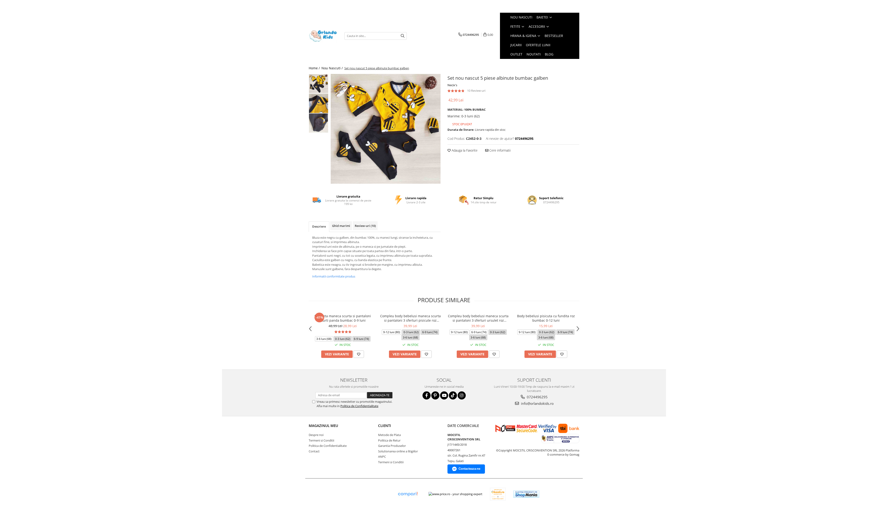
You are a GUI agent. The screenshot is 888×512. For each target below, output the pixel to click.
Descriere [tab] (319, 226)
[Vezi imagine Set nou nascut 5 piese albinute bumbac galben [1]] (318, 103)
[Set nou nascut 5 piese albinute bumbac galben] (386, 129)
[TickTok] (453, 395)
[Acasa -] (323, 36)
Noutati (534, 54)
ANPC (382, 456)
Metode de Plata (389, 435)
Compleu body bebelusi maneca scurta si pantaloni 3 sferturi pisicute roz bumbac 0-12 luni (410, 318)
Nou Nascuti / (332, 68)
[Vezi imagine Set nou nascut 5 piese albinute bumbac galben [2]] (318, 123)
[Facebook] (426, 395)
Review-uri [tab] (365, 226)
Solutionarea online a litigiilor (398, 451)
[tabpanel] (386, 129)
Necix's (452, 85)
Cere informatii (499, 150)
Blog (549, 54)
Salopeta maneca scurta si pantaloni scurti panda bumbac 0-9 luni (342, 318)
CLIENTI (384, 425)
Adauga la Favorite (464, 150)
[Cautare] (402, 36)
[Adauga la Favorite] (358, 354)
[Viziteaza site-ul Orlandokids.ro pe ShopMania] (526, 494)
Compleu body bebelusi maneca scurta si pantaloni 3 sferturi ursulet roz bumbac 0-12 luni (478, 318)
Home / (315, 68)
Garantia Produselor (392, 446)
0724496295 (537, 397)
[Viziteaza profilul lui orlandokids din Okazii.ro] (498, 494)
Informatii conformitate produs (333, 276)
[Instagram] (462, 395)
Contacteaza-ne (469, 468)
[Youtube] (444, 395)
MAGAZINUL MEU (323, 425)
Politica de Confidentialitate (359, 406)
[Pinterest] (435, 395)
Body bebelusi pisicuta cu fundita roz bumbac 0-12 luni (546, 318)
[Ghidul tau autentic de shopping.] (408, 494)
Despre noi (316, 435)
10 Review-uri (476, 90)
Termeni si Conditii (321, 440)
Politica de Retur (389, 440)
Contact (314, 451)
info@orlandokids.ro (537, 403)
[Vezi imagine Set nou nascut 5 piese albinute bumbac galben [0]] (318, 83)
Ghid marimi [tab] (341, 226)
